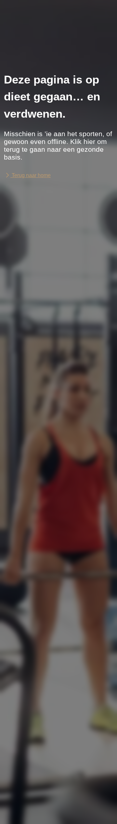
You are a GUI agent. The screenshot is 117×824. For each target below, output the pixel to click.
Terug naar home (30, 175)
